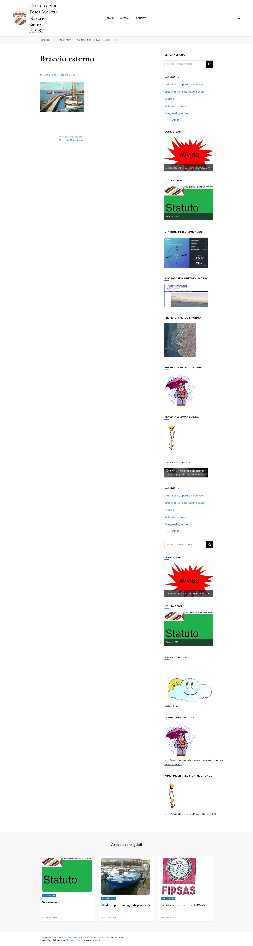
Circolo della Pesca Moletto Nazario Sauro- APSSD (43, 18)
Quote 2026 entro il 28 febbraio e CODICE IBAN (188, 167)
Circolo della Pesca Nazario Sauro (184, 91)
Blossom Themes (74, 940)
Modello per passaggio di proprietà (125, 905)
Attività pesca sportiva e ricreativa (184, 84)
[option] (188, 154)
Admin (110, 18)
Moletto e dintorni (63, 39)
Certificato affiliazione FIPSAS (183, 905)
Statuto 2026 (172, 216)
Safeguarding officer (176, 113)
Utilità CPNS (172, 120)
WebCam (125, 18)
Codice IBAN (172, 99)
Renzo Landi (50, 75)
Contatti (141, 18)
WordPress (100, 940)
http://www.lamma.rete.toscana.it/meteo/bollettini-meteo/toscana (193, 762)
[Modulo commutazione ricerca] (239, 18)
